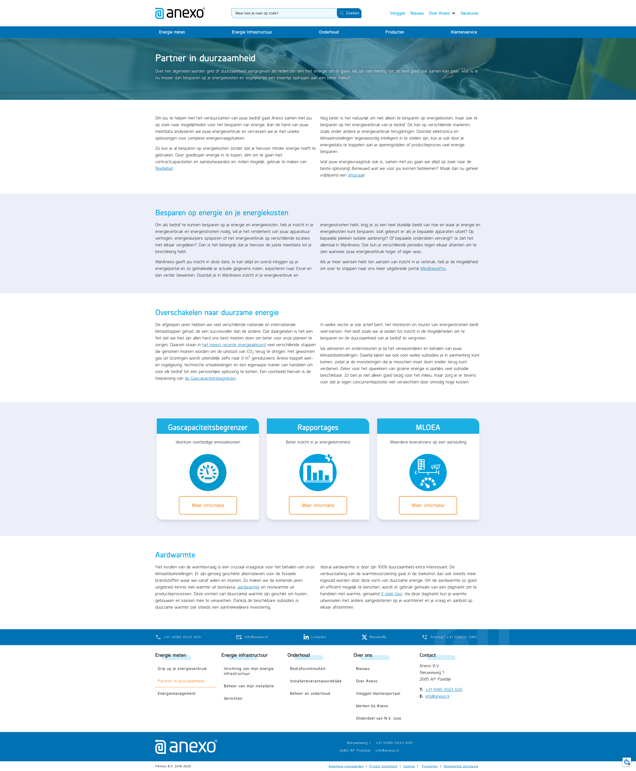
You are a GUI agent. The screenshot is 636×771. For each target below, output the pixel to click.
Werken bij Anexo (372, 705)
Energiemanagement (177, 693)
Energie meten (170, 655)
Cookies (409, 766)
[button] (442, 13)
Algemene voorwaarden (346, 766)
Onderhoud (298, 655)
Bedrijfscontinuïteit (308, 668)
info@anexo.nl (437, 696)
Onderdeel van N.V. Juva (378, 718)
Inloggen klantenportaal (378, 693)
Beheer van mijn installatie (249, 686)
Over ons (363, 655)
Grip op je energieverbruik (182, 668)
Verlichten (233, 698)
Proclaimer (430, 766)
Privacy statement (383, 766)
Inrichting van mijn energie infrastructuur (249, 671)
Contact (428, 655)
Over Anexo (367, 681)
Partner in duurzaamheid (181, 681)
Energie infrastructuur (244, 655)
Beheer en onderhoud (310, 693)
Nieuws (363, 668)
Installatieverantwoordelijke (316, 681)
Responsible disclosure (461, 766)
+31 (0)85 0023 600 (443, 689)
